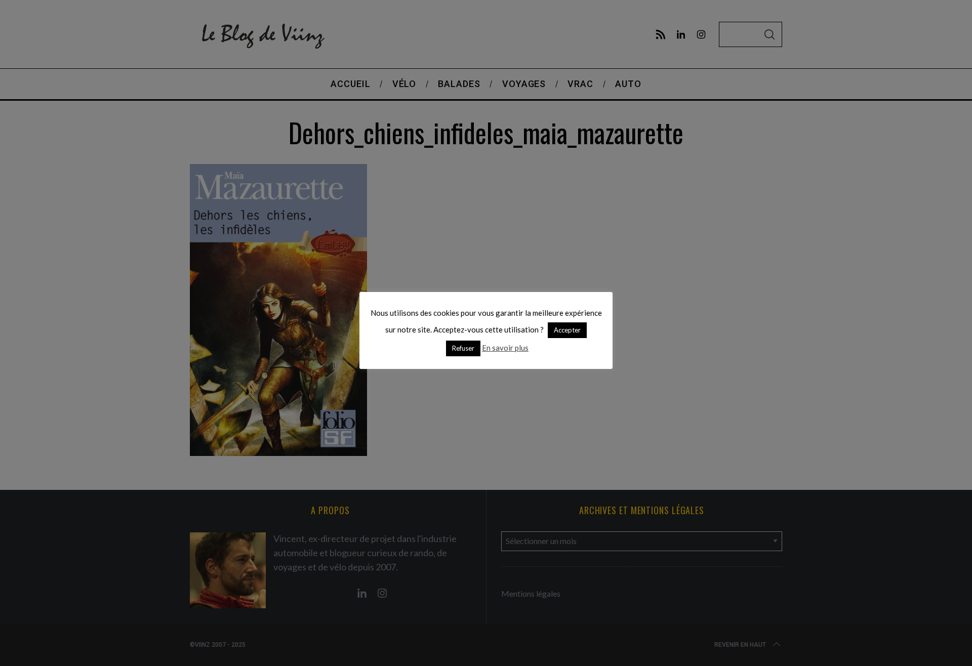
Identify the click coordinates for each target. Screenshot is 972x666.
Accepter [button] (567, 330)
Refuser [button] (463, 348)
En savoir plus (505, 347)
